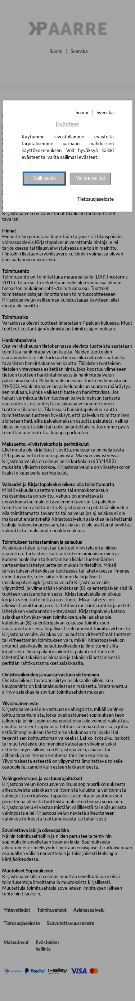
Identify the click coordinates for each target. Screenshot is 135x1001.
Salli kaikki (44, 178)
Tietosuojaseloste (95, 199)
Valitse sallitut (90, 178)
